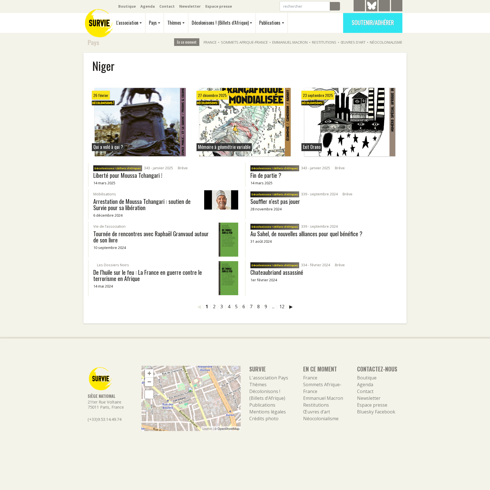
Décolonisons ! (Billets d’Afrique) (220, 22)
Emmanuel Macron (290, 42)
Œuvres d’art (353, 42)
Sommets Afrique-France (244, 42)
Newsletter (190, 6)
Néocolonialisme (386, 42)
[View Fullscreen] (149, 394)
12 (281, 306)
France (210, 42)
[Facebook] (384, 6)
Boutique (127, 6)
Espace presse (218, 6)
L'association (127, 22)
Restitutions (324, 42)
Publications (269, 22)
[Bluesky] (371, 9)
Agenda (147, 6)
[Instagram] (396, 6)
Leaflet (207, 428)
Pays (153, 22)
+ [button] (149, 373)
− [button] (149, 381)
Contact (167, 6)
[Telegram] (359, 6)
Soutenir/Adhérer (373, 22)
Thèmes (174, 22)
